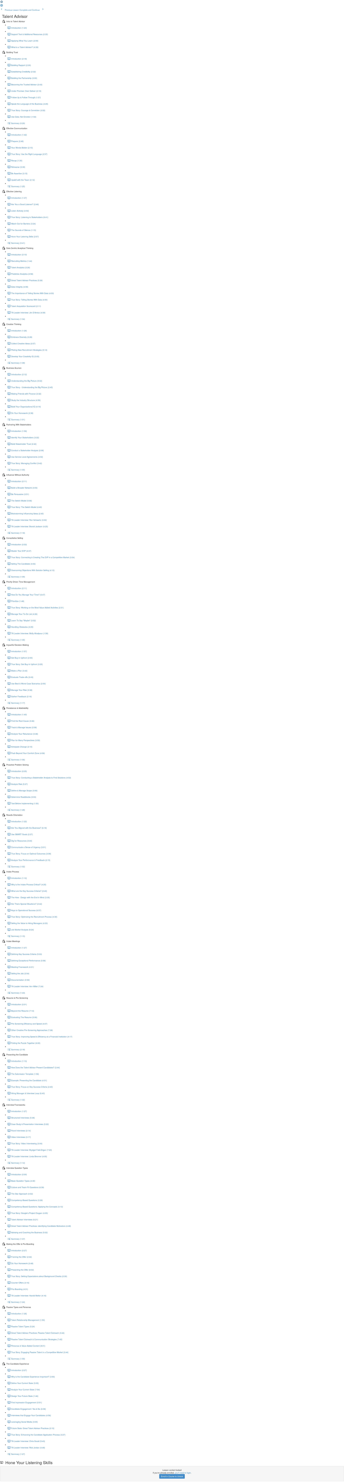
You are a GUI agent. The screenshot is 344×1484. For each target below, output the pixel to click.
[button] (1, 2)
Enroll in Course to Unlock (172, 1476)
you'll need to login (183, 1472)
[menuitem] (1, 6)
